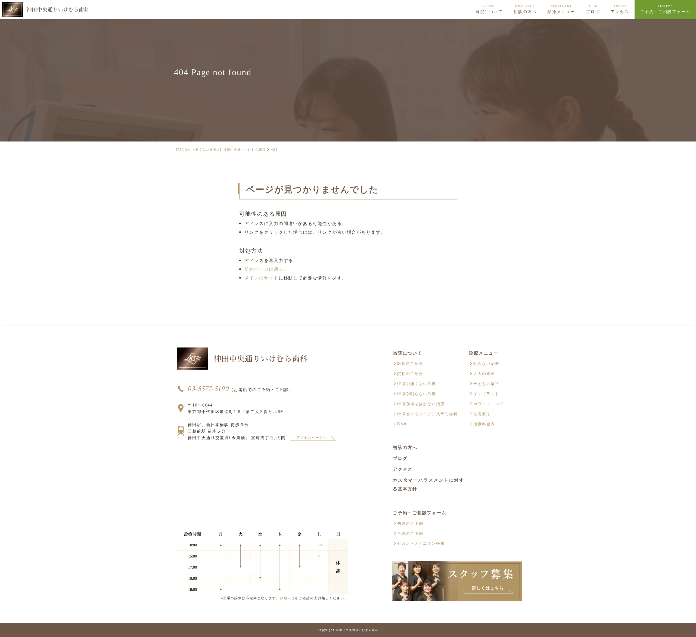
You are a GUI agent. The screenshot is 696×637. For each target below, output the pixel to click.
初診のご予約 (410, 523)
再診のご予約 (410, 533)
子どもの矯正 (486, 383)
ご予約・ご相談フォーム (665, 9)
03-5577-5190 (208, 389)
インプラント (486, 393)
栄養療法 (482, 413)
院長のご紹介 (410, 373)
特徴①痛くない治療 (416, 383)
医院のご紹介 (410, 363)
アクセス (620, 9)
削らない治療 (486, 363)
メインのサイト (261, 278)
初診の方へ (525, 9)
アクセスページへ (312, 437)
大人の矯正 (484, 373)
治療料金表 (484, 423)
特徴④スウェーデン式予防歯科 (427, 413)
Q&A (402, 423)
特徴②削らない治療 (416, 393)
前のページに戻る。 (266, 269)
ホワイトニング (488, 403)
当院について (489, 9)
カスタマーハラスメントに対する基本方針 (428, 484)
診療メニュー (561, 9)
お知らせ (287, 597)
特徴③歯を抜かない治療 (421, 403)
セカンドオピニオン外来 (421, 543)
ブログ (593, 9)
